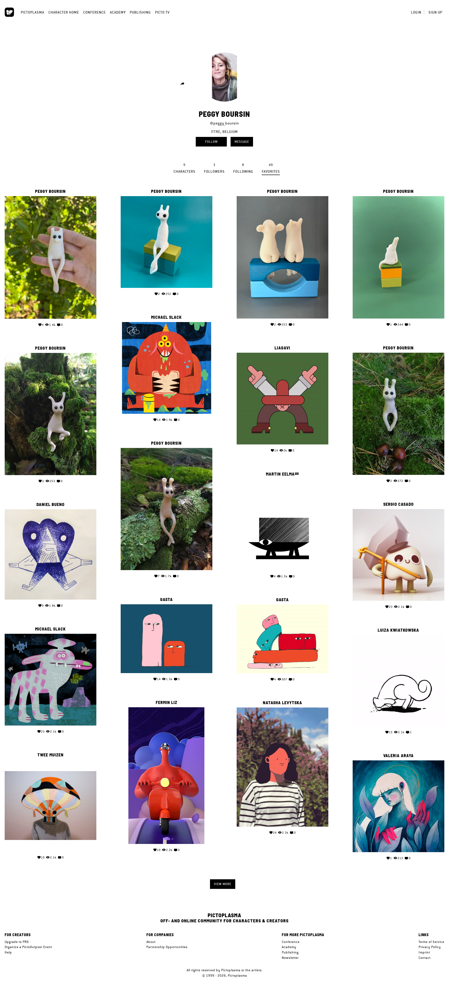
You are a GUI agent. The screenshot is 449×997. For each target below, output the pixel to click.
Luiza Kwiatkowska (398, 630)
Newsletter (290, 958)
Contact (425, 958)
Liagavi (282, 348)
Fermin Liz (166, 702)
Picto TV (162, 12)
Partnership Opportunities (167, 947)
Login (416, 12)
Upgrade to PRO (17, 942)
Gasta (166, 599)
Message (242, 141)
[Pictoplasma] (9, 12)
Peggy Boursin (50, 191)
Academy (118, 12)
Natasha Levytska (282, 702)
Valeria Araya (398, 755)
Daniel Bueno (50, 504)
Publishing (140, 12)
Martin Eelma (280, 474)
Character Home (63, 12)
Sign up (435, 12)
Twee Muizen (50, 755)
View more (222, 884)
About (151, 942)
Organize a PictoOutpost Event (28, 947)
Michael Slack (166, 317)
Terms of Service (431, 942)
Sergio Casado (398, 504)
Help (8, 952)
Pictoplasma (32, 12)
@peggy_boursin (224, 123)
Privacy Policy (430, 947)
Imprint (424, 952)
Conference (94, 12)
